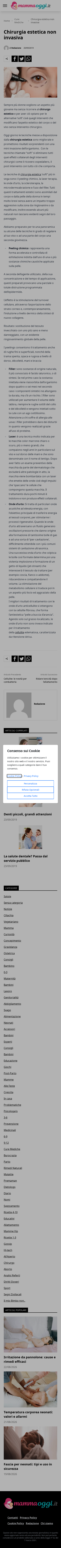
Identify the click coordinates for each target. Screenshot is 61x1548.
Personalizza (30, 783)
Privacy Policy (31, 775)
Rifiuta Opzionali (30, 789)
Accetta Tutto (30, 795)
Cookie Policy (14, 775)
